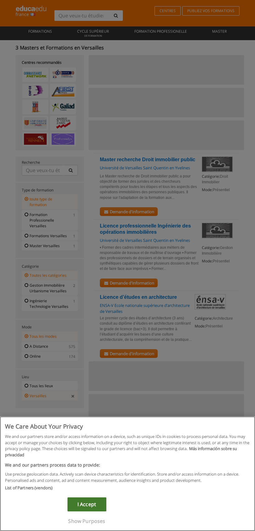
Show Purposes (86, 521)
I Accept (86, 504)
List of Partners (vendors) (29, 488)
